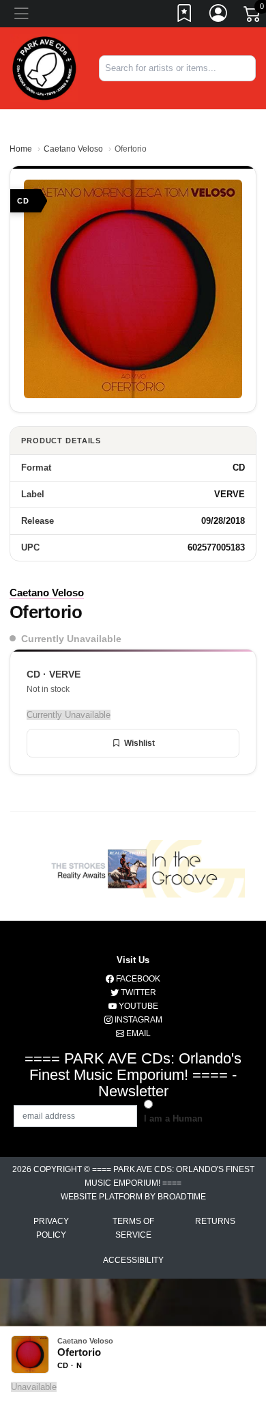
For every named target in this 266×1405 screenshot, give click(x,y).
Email (137, 1033)
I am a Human (173, 1118)
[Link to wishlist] (184, 15)
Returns (215, 1221)
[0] (253, 16)
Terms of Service (133, 1228)
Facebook (137, 979)
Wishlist (139, 743)
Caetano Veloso (73, 149)
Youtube (137, 1006)
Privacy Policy (51, 1228)
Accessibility (133, 1260)
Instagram (137, 1020)
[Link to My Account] (218, 15)
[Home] (44, 67)
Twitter (137, 992)
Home (21, 149)
